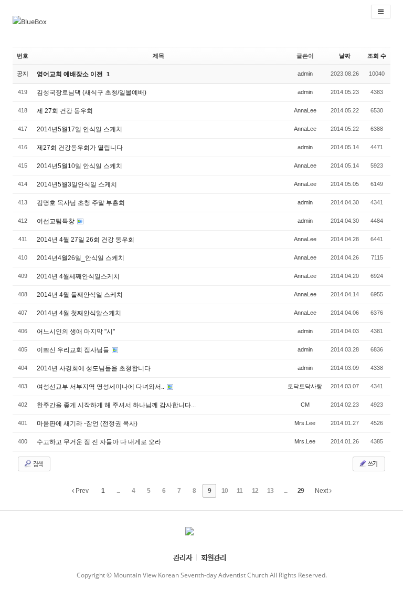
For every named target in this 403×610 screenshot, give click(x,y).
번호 (22, 56)
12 (255, 490)
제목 (158, 56)
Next (322, 490)
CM (305, 404)
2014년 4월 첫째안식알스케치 (79, 313)
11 (239, 490)
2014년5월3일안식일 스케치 (77, 184)
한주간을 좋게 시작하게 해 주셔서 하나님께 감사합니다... (116, 405)
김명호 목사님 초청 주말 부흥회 (81, 202)
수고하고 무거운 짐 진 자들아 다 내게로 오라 (99, 442)
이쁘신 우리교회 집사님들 (74, 350)
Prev (81, 490)
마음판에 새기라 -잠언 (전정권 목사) (87, 423)
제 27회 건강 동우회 (65, 111)
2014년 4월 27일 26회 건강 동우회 (85, 239)
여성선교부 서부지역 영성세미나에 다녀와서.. (101, 386)
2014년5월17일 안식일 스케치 (79, 129)
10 (224, 490)
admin (305, 73)
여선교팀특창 (56, 221)
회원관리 (213, 557)
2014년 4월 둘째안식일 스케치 (80, 294)
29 (301, 490)
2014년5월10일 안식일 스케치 (79, 166)
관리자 (182, 557)
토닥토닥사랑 (305, 386)
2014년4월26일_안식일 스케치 (80, 258)
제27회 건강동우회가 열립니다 (80, 147)
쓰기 (372, 464)
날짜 (345, 56)
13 (270, 490)
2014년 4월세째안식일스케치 (78, 276)
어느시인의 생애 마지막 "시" (76, 331)
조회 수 (376, 56)
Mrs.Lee (304, 423)
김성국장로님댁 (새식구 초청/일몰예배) (91, 92)
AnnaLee (305, 110)
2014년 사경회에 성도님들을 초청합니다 (94, 368)
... (118, 490)
